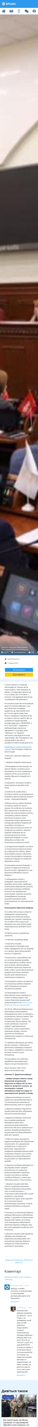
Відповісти (15, 1301)
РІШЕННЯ (8, 747)
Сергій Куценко (13, 659)
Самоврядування (19, 652)
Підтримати (20, 670)
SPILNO (10, 4)
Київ (32, 652)
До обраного (20, 674)
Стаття (5, 652)
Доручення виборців (14, 1260)
